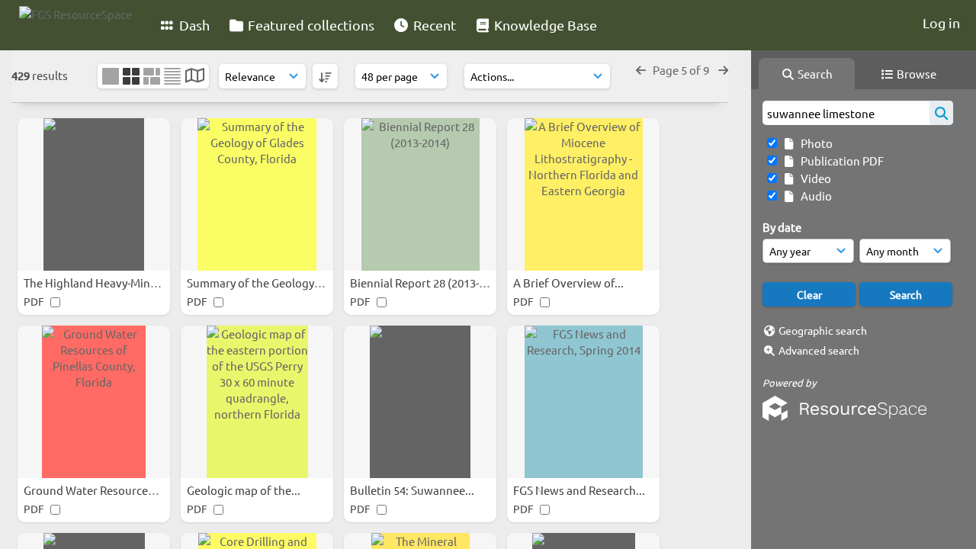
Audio (814, 195)
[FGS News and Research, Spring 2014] (583, 402)
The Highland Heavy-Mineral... (102, 282)
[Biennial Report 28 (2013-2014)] (420, 194)
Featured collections (309, 25)
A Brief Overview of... (569, 282)
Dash (193, 25)
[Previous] (641, 70)
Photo (814, 143)
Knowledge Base (544, 25)
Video (813, 178)
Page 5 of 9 (682, 70)
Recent (433, 25)
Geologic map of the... (245, 490)
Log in (941, 22)
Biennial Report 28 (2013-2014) (429, 282)
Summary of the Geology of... (263, 282)
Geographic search (823, 330)
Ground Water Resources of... (101, 490)
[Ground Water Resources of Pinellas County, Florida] (94, 402)
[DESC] (325, 76)
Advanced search (819, 350)
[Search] (941, 113)
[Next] (723, 70)
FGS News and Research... (580, 490)
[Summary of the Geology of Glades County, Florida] (257, 194)
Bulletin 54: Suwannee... (413, 490)
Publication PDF (840, 160)
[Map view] (195, 76)
